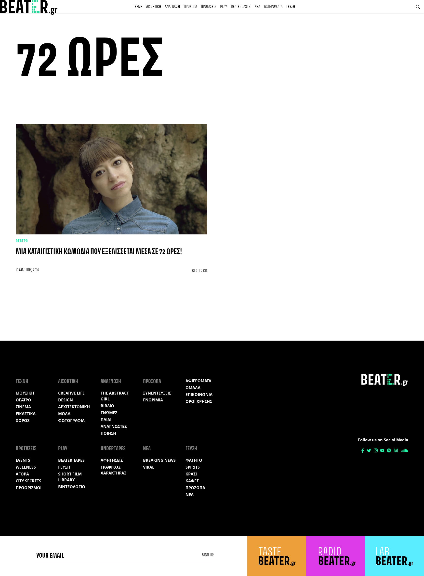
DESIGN (65, 400)
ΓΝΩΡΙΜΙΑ (153, 400)
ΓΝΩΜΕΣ (109, 412)
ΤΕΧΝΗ (137, 6)
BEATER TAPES (71, 460)
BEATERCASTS (241, 6)
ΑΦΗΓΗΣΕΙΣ (112, 460)
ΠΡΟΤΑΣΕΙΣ (208, 6)
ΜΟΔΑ (64, 413)
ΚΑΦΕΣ (192, 481)
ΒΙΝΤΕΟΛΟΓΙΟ (71, 486)
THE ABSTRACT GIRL (115, 396)
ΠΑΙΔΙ (106, 419)
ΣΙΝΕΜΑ (23, 407)
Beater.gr (199, 271)
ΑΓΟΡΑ (22, 474)
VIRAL (148, 467)
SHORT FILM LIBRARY (70, 477)
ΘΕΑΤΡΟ (22, 241)
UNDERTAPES (113, 449)
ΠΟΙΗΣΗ (108, 433)
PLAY (223, 6)
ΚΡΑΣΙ (191, 474)
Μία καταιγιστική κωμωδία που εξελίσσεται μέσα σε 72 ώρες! (99, 252)
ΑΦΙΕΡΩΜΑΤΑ (273, 6)
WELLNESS (26, 467)
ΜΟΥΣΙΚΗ (25, 393)
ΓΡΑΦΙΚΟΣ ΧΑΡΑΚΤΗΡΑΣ (113, 470)
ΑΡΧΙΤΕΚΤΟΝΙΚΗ (74, 407)
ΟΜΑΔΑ (193, 387)
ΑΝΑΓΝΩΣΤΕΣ (114, 426)
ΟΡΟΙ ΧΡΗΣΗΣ (199, 401)
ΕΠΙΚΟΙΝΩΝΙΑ (199, 394)
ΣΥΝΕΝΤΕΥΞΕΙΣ (157, 393)
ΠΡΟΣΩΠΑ (190, 6)
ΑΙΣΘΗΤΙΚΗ (153, 6)
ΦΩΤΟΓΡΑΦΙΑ (71, 420)
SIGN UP (208, 555)
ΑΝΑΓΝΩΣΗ (172, 6)
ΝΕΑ (257, 6)
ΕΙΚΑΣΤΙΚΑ (26, 413)
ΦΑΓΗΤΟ (194, 460)
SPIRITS (193, 467)
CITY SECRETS (28, 481)
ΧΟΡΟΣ (22, 420)
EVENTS (23, 460)
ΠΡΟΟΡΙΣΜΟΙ (28, 487)
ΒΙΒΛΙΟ (107, 406)
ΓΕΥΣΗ (290, 6)
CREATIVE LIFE (71, 393)
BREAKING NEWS (159, 460)
